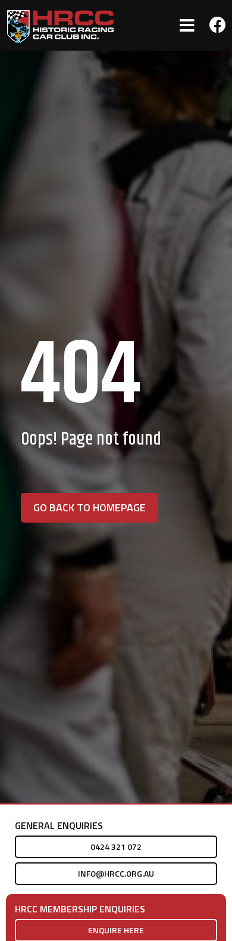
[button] (187, 25)
